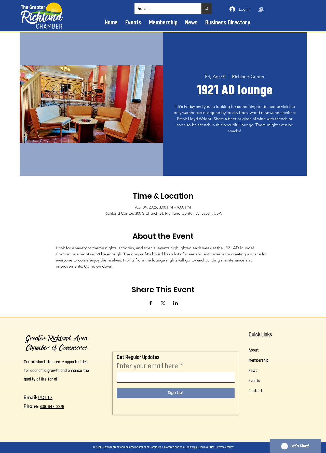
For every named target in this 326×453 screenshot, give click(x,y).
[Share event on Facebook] (150, 303)
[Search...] (206, 8)
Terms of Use (207, 447)
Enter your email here (147, 366)
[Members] (260, 9)
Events (254, 380)
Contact (255, 390)
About (254, 350)
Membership (258, 360)
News (253, 370)
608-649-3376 (52, 406)
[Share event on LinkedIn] (175, 303)
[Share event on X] (163, 303)
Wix (195, 447)
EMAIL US (45, 397)
